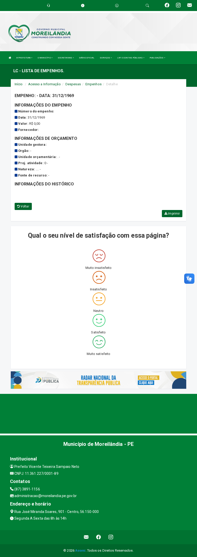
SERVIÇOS (105, 58)
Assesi (80, 550)
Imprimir (173, 213)
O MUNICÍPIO (44, 58)
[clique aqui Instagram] (110, 537)
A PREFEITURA (23, 58)
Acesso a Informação (44, 84)
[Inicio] (10, 57)
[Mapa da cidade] (98, 413)
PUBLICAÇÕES (157, 58)
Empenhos (93, 84)
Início (19, 84)
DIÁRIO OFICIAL (86, 58)
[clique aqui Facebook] (98, 537)
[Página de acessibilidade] (117, 5)
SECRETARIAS (65, 58)
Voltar (24, 206)
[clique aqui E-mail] (86, 537)
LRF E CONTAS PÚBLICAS (130, 58)
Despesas (73, 84)
